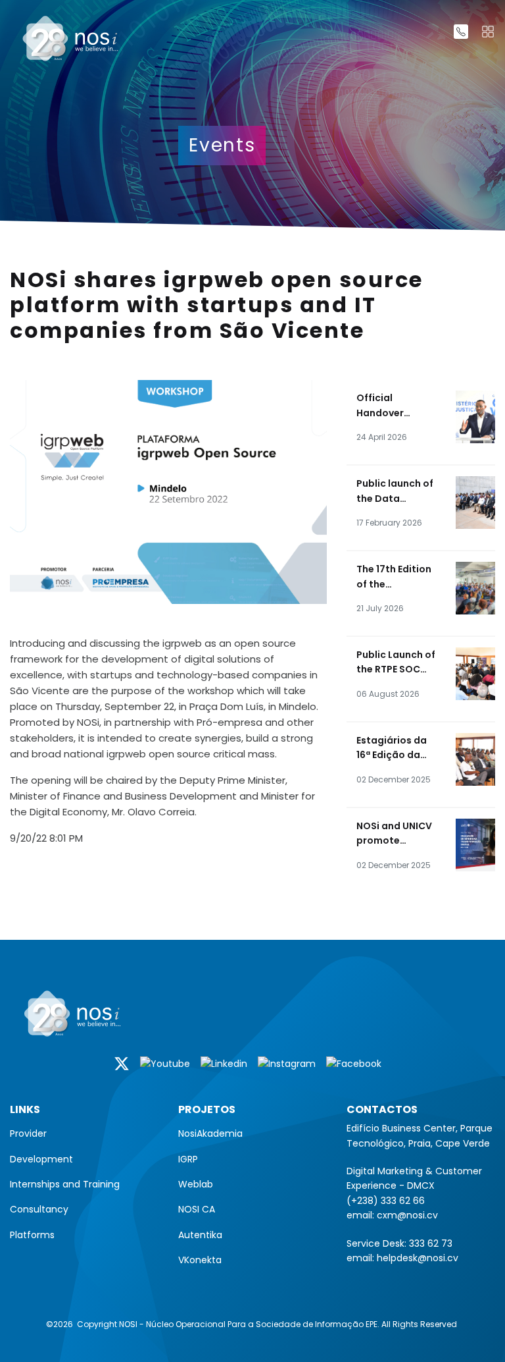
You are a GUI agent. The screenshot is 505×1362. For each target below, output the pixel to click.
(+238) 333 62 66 (386, 1200)
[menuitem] (84, 1133)
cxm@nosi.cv (407, 1215)
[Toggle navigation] (487, 31)
